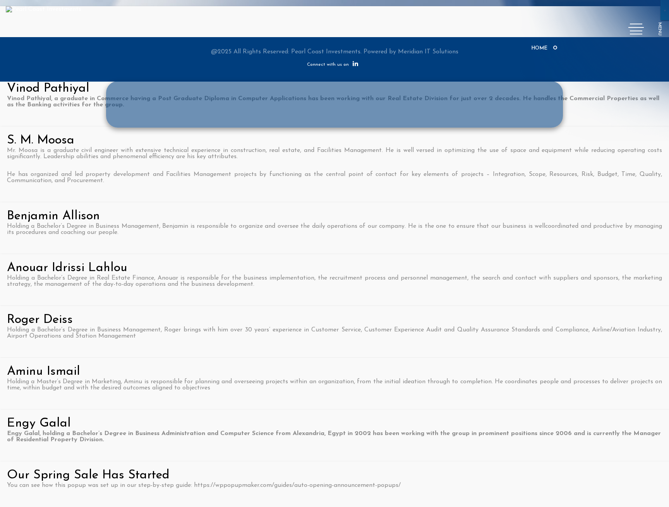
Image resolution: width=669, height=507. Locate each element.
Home (539, 48)
